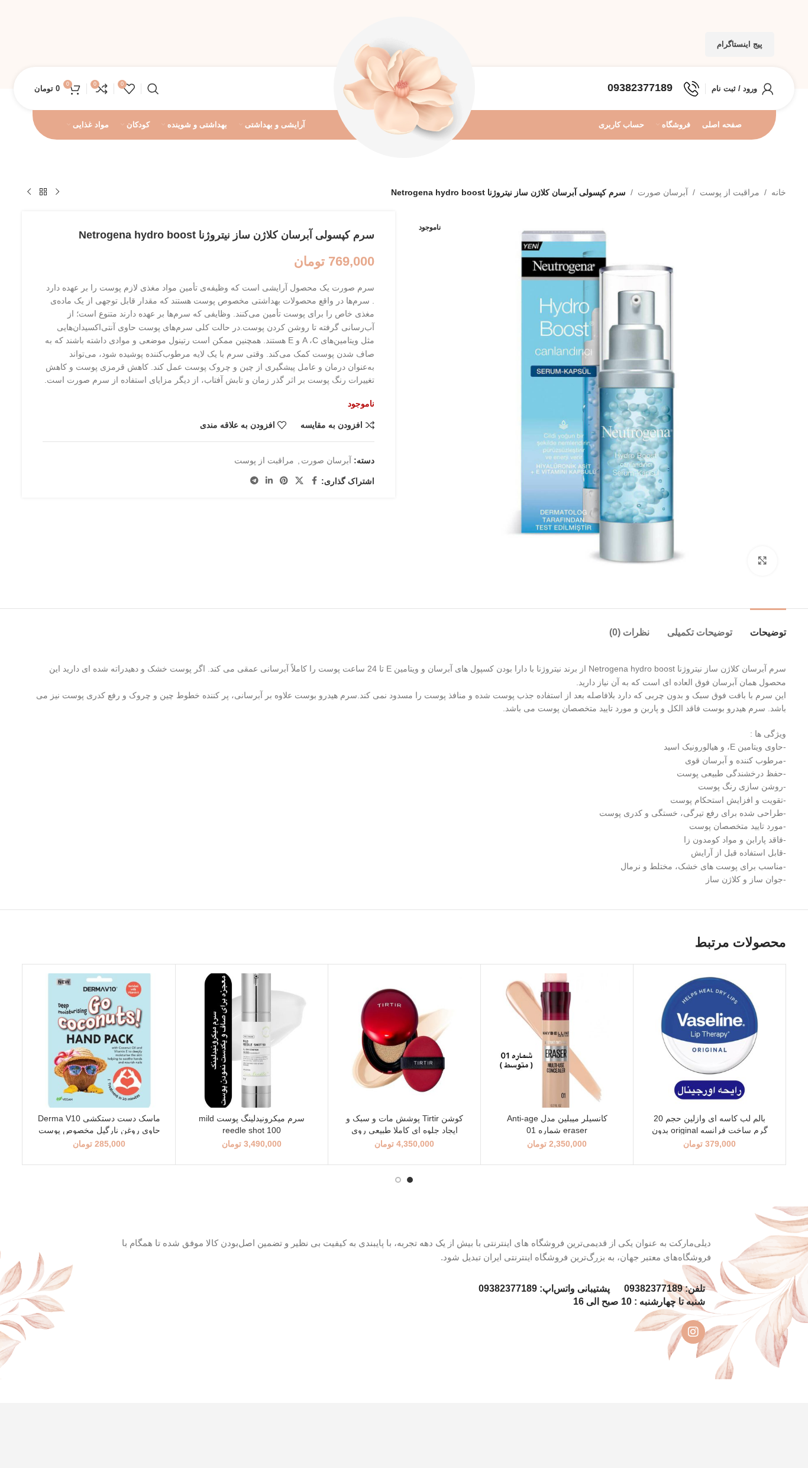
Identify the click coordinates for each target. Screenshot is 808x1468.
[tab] (768, 626)
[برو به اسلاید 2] (398, 1180)
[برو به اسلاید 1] (410, 1180)
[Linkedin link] (269, 481)
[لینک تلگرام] (254, 481)
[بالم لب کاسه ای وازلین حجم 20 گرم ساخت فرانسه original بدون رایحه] (709, 1040)
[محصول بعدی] (29, 192)
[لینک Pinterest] (284, 481)
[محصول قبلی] (57, 192)
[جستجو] (153, 89)
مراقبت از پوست (729, 192)
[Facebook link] (314, 481)
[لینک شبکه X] (299, 481)
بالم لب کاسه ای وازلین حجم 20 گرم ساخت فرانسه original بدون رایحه (710, 1130)
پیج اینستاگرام (739, 44)
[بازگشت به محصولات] (43, 192)
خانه (778, 192)
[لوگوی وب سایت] (404, 87)
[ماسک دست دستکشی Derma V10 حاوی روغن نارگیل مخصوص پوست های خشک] (99, 1040)
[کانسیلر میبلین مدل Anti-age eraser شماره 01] (557, 1040)
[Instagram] (693, 1332)
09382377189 (653, 1288)
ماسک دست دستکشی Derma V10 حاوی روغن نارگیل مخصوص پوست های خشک (99, 1130)
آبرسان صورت (663, 192)
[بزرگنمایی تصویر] (762, 561)
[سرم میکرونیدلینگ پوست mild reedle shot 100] (252, 1040)
